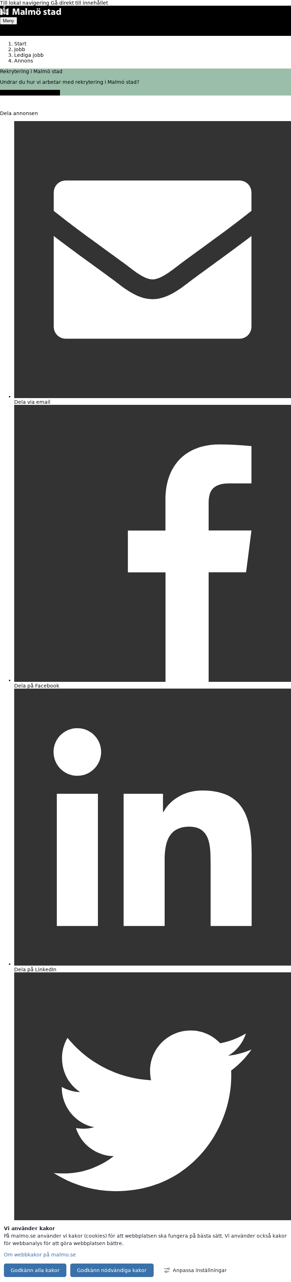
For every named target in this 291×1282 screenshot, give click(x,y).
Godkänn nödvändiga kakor (112, 1270)
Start (20, 44)
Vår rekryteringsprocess (30, 93)
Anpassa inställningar (200, 1270)
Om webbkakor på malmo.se (40, 1254)
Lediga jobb (29, 55)
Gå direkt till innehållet (79, 3)
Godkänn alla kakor (35, 1270)
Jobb (19, 49)
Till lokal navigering (25, 3)
